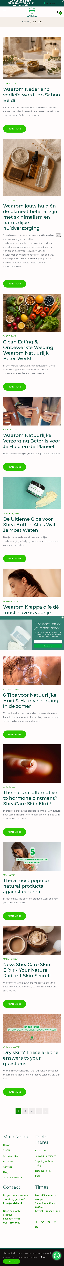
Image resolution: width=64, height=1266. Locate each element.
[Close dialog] (62, 617)
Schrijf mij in (48, 646)
